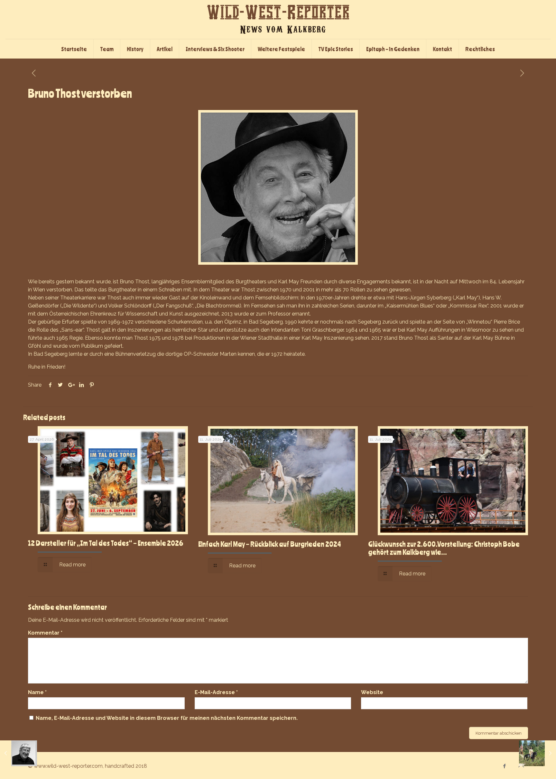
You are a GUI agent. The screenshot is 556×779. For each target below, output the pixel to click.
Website (372, 692)
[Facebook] (504, 766)
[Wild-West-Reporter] (278, 19)
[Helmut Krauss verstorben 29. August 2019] (18, 753)
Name (37, 692)
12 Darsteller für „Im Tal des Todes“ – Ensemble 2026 (105, 543)
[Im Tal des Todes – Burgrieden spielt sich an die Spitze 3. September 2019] (537, 753)
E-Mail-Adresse (216, 692)
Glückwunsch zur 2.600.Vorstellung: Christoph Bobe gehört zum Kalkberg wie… (444, 548)
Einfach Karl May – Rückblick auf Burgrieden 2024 (269, 544)
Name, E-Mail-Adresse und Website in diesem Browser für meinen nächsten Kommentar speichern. (167, 718)
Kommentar (45, 633)
